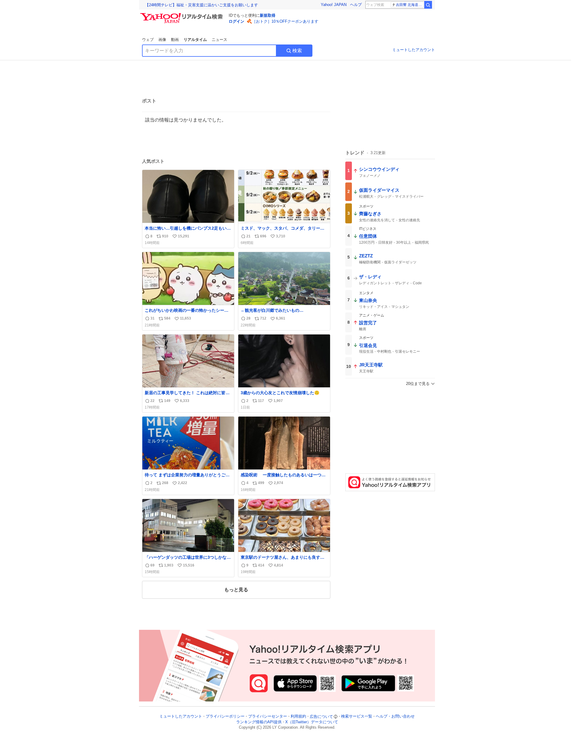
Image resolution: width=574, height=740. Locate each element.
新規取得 (267, 15)
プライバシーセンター (267, 716)
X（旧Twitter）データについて (311, 722)
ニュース (219, 39)
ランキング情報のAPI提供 (259, 722)
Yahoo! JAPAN (333, 4)
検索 (297, 50)
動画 (175, 39)
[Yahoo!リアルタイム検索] (182, 15)
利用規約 (298, 716)
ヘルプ (356, 4)
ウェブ (148, 39)
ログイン (236, 21)
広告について (321, 716)
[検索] (428, 5)
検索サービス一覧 (356, 716)
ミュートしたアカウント (413, 49)
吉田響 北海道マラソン (410, 5)
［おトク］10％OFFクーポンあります (285, 21)
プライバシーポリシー (225, 716)
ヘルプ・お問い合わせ (395, 716)
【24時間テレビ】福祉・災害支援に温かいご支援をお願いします (201, 5)
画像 (162, 39)
